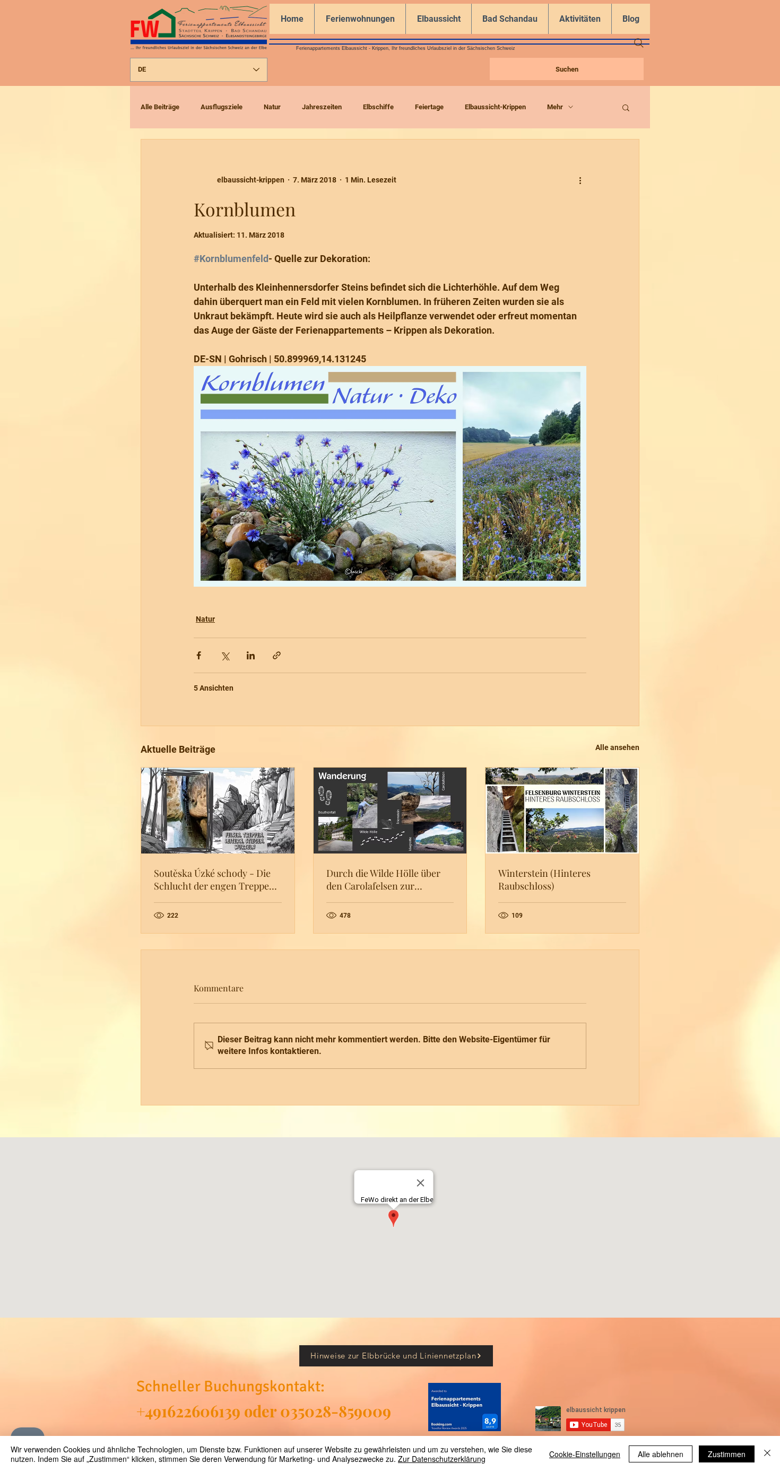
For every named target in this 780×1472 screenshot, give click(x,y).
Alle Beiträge (160, 107)
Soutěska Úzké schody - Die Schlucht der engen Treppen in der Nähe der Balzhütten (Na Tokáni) (214, 879)
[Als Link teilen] (277, 655)
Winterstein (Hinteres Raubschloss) (544, 879)
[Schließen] (767, 1454)
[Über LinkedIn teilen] (251, 655)
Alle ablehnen (660, 1454)
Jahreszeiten (322, 107)
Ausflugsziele (221, 107)
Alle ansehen (617, 747)
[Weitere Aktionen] (580, 179)
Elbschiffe (378, 107)
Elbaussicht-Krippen (495, 107)
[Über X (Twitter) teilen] (225, 655)
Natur (272, 107)
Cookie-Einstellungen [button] (584, 1454)
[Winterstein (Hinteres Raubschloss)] (562, 810)
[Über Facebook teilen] (199, 655)
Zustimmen (727, 1454)
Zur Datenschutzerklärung (442, 1458)
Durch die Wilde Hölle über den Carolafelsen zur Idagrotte (383, 879)
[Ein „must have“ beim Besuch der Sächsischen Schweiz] (390, 810)
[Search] (639, 43)
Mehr (555, 107)
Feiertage (429, 107)
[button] (626, 107)
